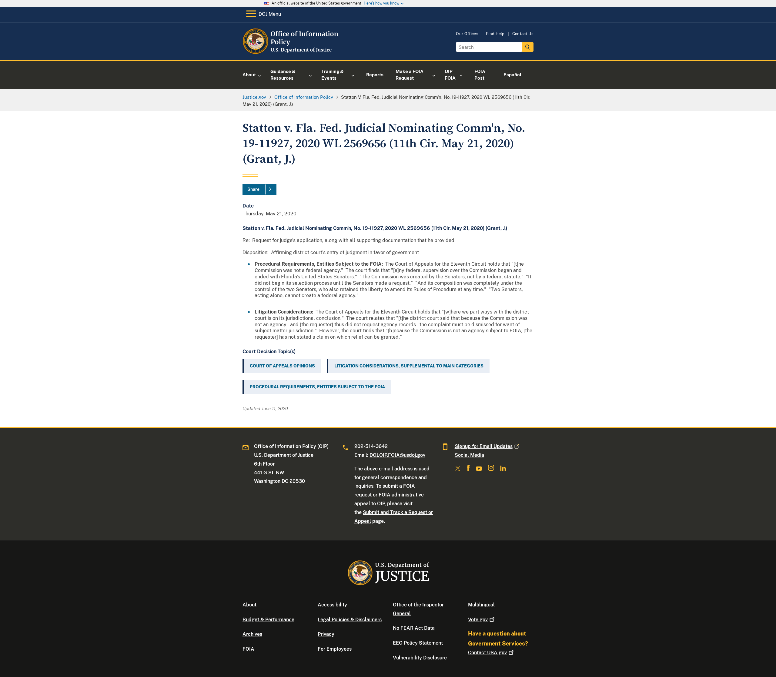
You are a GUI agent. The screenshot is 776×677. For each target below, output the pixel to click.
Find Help (495, 34)
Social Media (469, 455)
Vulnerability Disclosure (420, 658)
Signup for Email (484, 446)
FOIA (248, 649)
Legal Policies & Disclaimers (350, 619)
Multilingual (481, 605)
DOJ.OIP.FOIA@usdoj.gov (397, 455)
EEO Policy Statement (418, 643)
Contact (487, 652)
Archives (252, 634)
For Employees (335, 649)
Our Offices (467, 34)
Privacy (326, 634)
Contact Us (523, 34)
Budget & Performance (268, 619)
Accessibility (332, 605)
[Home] (291, 52)
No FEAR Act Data (414, 628)
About (249, 605)
